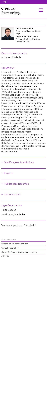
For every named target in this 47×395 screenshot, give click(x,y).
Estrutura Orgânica (10, 239)
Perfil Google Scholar (13, 214)
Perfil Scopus (8, 210)
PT (4, 2)
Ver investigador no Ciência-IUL (19, 225)
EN (6, 2)
